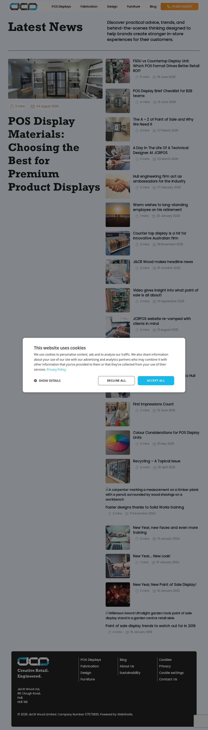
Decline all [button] (116, 380)
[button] (47, 380)
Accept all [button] (156, 380)
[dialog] (104, 365)
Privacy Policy (56, 369)
